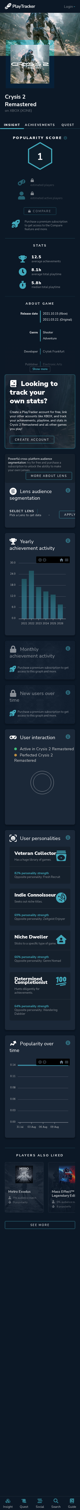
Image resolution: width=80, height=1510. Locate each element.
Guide (72, 1506)
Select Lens (22, 511)
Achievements (40, 125)
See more (40, 1225)
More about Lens (49, 476)
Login (68, 6)
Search (56, 1506)
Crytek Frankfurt (53, 351)
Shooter (48, 332)
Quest (24, 1506)
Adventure (50, 338)
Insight (8, 1506)
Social (40, 1506)
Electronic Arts (52, 364)
